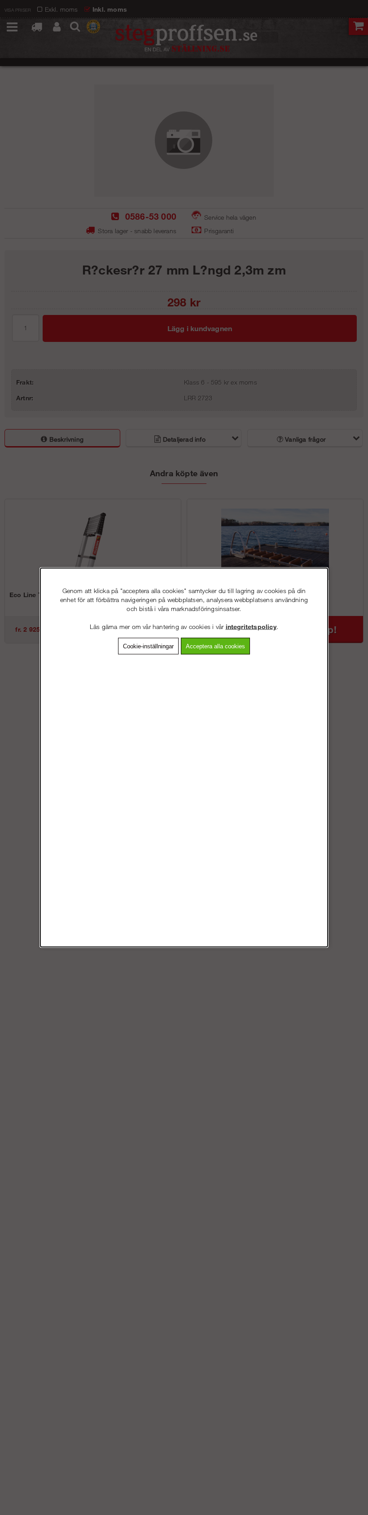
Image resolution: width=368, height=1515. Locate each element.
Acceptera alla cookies (215, 646)
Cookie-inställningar (148, 646)
